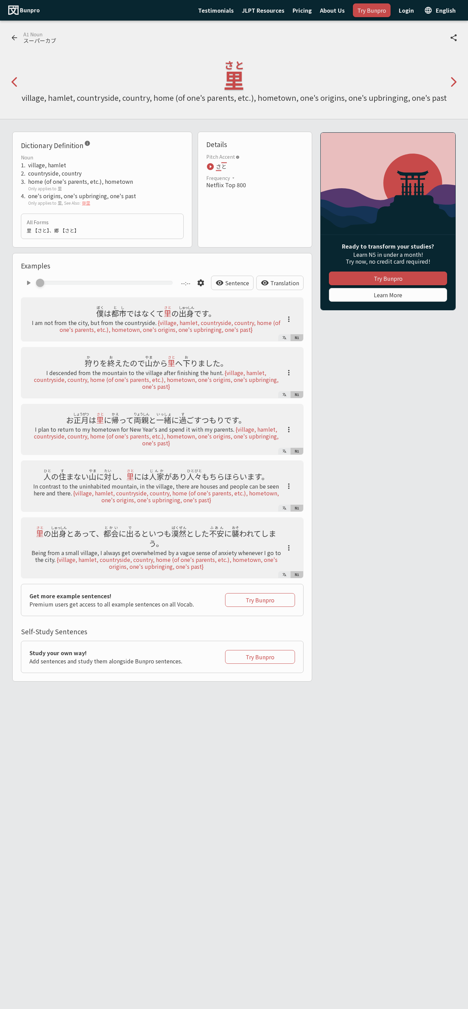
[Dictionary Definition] (87, 144)
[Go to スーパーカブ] (14, 38)
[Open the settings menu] (201, 283)
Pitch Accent (220, 156)
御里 (86, 203)
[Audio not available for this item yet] (28, 283)
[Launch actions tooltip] (289, 319)
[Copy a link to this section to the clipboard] (96, 145)
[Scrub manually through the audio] (106, 283)
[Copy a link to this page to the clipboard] (453, 38)
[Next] (453, 82)
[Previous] (14, 82)
